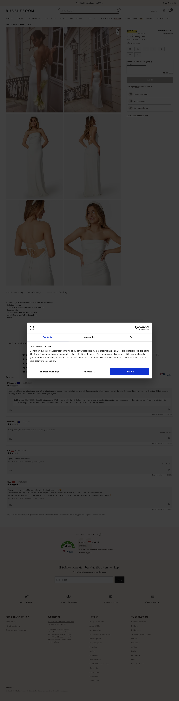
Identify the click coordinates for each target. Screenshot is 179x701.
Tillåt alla (129, 371)
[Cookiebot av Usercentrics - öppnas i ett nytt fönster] (137, 328)
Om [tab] (131, 337)
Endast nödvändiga (49, 371)
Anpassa (88, 371)
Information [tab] (89, 337)
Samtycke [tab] (47, 337)
